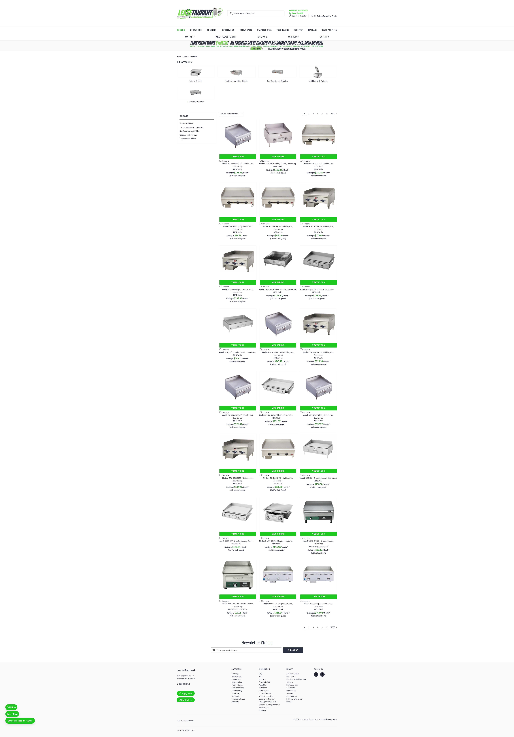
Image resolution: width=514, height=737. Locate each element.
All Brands (263, 687)
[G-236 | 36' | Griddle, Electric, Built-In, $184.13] (237, 512)
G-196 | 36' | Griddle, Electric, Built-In (317, 289)
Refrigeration (228, 30)
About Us (262, 685)
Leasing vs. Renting (266, 699)
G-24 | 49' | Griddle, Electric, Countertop (237, 352)
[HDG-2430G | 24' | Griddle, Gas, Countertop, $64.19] (278, 197)
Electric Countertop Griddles (191, 127)
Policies (262, 679)
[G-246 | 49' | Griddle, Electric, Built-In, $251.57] (278, 386)
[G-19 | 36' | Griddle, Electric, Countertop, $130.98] (318, 449)
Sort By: (223, 114)
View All (289, 702)
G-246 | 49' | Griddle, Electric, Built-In (276, 415)
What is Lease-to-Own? (226, 37)
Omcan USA (291, 690)
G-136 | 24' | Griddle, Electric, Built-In (276, 541)
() (314, 16)
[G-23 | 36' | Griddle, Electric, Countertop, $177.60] (278, 260)
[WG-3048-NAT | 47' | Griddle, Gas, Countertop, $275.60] (237, 386)
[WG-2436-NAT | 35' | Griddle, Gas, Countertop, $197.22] (318, 386)
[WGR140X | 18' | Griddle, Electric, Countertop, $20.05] (237, 574)
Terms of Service (266, 696)
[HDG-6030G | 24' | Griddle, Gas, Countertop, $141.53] (318, 134)
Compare (225, 161)
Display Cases (246, 30)
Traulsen (289, 693)
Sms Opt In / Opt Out (267, 702)
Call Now (11, 707)
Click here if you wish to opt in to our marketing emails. (315, 719)
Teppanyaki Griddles (187, 138)
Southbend (290, 687)
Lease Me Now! (318, 597)
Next (332, 113)
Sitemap (262, 710)
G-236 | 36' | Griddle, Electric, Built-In (236, 541)
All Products (264, 690)
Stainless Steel (264, 30)
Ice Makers (211, 30)
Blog (261, 676)
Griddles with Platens (188, 135)
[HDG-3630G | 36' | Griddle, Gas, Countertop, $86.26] (237, 197)
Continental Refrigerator (296, 679)
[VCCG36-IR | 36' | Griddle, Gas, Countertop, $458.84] (278, 574)
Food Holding (283, 30)
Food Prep (298, 30)
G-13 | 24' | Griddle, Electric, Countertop (277, 163)
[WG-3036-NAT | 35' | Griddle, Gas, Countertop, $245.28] (278, 323)
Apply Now (262, 37)
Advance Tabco (292, 673)
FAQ (260, 673)
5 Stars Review (265, 693)
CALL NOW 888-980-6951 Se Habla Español (298, 11)
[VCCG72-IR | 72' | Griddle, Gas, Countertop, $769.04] (318, 574)
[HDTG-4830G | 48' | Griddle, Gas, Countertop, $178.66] (318, 197)
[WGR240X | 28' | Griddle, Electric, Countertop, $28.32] (318, 512)
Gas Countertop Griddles (189, 131)
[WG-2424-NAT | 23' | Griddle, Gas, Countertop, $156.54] (237, 134)
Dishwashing (195, 30)
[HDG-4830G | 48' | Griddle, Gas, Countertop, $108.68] (278, 449)
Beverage (312, 30)
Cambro (289, 682)
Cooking (181, 30)
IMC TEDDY (290, 676)
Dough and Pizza (329, 30)
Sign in (294, 16)
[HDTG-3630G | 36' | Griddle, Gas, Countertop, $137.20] (237, 449)
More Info (324, 37)
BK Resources (292, 685)
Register (303, 16)
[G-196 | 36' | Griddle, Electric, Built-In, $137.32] (318, 260)
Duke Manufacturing (294, 699)
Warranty (190, 37)
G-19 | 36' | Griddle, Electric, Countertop (318, 478)
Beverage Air (291, 696)
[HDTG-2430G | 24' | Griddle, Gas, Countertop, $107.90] (237, 260)
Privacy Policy (264, 682)
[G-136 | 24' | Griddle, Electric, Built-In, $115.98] (278, 512)
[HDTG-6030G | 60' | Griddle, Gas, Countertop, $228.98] (318, 323)
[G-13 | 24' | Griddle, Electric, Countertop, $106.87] (278, 134)
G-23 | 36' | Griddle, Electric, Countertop (277, 289)
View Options (237, 156)
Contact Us (293, 37)
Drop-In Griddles (186, 123)
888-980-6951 (184, 684)
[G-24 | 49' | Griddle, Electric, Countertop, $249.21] (237, 323)
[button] (257, 45)
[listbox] (235, 114)
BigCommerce (189, 730)
